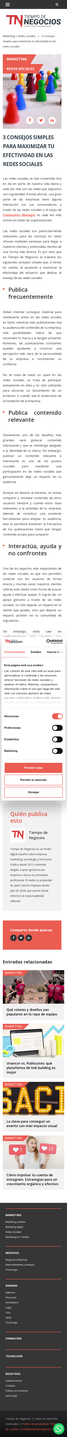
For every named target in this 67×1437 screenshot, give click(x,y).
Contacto (10, 1385)
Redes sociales (27, 36)
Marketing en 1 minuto (17, 1237)
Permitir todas (33, 767)
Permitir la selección (33, 779)
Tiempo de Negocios (38, 835)
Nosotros (13, 1374)
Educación (11, 1297)
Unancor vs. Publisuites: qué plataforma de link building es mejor (31, 1067)
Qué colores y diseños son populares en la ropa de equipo (32, 1011)
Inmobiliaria (12, 1302)
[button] (58, 1428)
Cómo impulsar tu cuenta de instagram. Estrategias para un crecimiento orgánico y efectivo (32, 1179)
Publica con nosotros (17, 1390)
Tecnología (11, 1269)
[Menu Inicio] (7, 4)
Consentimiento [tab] (14, 652)
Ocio (8, 1312)
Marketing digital (14, 1227)
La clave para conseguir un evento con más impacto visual (32, 1123)
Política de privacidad (34, 1424)
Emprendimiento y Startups (20, 1264)
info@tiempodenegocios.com (39, 1429)
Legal (8, 1307)
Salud (8, 1317)
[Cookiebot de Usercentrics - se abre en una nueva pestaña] (47, 641)
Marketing (9, 36)
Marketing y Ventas (15, 1221)
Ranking (11, 1285)
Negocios (12, 1253)
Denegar (33, 792)
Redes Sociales (13, 1232)
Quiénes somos (14, 1380)
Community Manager (19, 215)
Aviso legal (11, 1395)
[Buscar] (56, 4)
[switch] (57, 728)
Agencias (10, 1292)
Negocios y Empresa (16, 1259)
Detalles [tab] (36, 652)
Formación (13, 1338)
